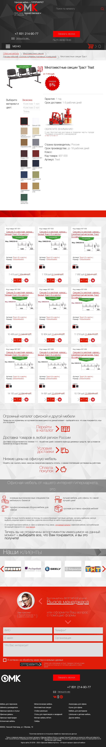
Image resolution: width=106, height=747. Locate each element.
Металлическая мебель (43, 704)
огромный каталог (63, 525)
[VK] (55, 697)
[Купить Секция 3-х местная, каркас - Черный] (25, 340)
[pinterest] (61, 697)
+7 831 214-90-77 (26, 34)
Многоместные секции (42, 707)
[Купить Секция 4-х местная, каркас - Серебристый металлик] (91, 399)
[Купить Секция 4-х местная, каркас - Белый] (58, 399)
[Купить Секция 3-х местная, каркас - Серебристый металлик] (91, 340)
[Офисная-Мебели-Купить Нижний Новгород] (26, 11)
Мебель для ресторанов (78, 711)
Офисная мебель (11, 54)
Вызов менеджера (68, 602)
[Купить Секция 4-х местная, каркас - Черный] (25, 399)
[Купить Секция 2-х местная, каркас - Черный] (25, 280)
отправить (30, 664)
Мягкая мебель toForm (42, 718)
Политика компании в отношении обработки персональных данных (53, 734)
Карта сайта (25, 742)
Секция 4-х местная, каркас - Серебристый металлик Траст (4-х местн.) (85, 355)
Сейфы (37, 721)
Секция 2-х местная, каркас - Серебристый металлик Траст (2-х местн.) (85, 234)
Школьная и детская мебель (79, 714)
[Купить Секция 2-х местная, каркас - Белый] (58, 280)
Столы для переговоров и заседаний (48, 714)
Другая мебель (74, 718)
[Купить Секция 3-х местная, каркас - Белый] (58, 340)
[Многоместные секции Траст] (24, 78)
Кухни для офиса (75, 707)
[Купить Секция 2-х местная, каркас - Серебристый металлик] (91, 280)
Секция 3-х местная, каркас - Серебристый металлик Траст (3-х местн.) (85, 295)
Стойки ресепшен (41, 711)
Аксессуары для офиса (77, 704)
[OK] (58, 697)
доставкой (30, 527)
